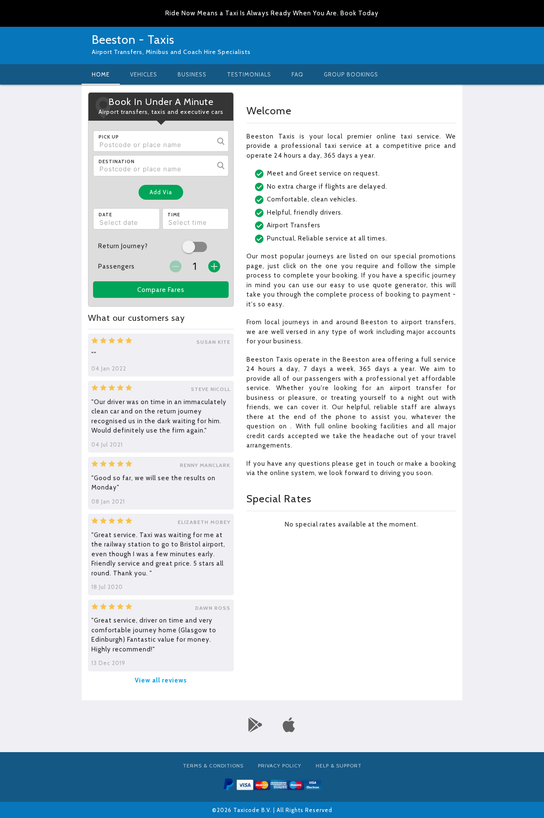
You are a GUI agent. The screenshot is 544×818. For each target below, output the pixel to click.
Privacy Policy (279, 765)
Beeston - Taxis (133, 39)
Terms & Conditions (213, 765)
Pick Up (109, 137)
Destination (117, 161)
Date (105, 215)
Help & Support (339, 765)
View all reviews (161, 680)
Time (173, 215)
